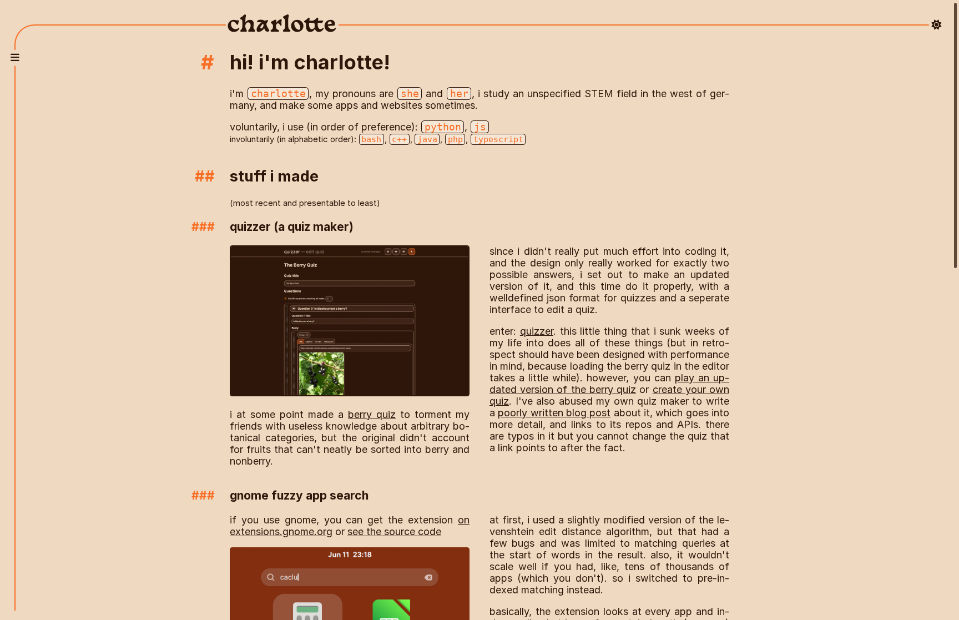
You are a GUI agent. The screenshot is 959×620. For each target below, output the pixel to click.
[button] (15, 58)
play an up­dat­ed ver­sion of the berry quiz (609, 383)
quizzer (536, 331)
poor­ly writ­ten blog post (554, 413)
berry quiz (372, 414)
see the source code (394, 531)
